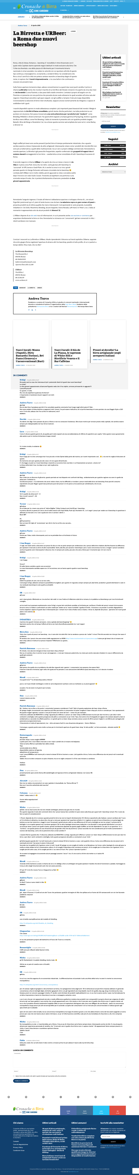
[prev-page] (29, 17)
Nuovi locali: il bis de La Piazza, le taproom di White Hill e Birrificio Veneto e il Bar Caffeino (67, 355)
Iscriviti (113, 126)
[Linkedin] (32, 309)
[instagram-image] (8, 1097)
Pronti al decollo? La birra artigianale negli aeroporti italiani (107, 352)
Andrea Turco (22, 25)
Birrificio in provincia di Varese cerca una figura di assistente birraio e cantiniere (106, 17)
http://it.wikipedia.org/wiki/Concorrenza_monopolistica (39, 985)
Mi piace (122, 145)
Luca (22, 431)
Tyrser (23, 504)
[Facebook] (29, 309)
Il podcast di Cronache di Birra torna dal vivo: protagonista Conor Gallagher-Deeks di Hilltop (113, 84)
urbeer (39, 288)
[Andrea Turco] (15, 25)
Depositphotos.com (73, 1171)
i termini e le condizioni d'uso (113, 132)
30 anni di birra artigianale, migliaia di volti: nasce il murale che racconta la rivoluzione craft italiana (114, 64)
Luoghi (73, 31)
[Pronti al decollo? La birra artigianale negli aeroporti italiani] (108, 333)
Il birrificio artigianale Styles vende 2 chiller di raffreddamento (45, 17)
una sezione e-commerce (80, 215)
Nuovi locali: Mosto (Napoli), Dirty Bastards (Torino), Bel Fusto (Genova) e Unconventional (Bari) (30, 355)
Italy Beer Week (70, 304)
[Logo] (36, 8)
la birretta (31, 288)
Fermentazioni (72, 306)
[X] (35, 309)
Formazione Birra (43, 306)
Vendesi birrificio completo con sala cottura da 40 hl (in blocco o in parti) (76, 17)
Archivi (113, 164)
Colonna (24, 793)
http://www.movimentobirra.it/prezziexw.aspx (81, 638)
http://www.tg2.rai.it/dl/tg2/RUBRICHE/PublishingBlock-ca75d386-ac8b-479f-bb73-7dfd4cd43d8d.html (54, 935)
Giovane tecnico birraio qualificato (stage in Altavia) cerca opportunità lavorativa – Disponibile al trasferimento (84, 1153)
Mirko (23, 807)
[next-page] (123, 17)
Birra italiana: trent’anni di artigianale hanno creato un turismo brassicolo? (112, 94)
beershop (22, 288)
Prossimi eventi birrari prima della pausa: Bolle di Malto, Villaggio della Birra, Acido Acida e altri (113, 74)
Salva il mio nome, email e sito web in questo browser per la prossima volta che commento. (41, 1076)
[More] (77, 56)
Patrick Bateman (27, 648)
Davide (23, 419)
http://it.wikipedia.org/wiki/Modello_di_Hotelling (36, 923)
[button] (123, 1)
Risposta (22, 397)
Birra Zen (24, 632)
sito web (34, 215)
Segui (123, 149)
